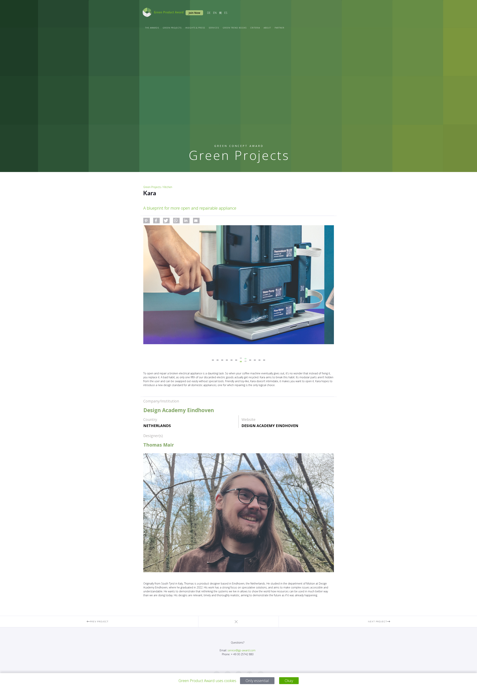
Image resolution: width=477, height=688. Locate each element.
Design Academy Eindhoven (269, 425)
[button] (146, 220)
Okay (289, 680)
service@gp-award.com (241, 650)
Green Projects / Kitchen (157, 187)
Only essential (257, 680)
